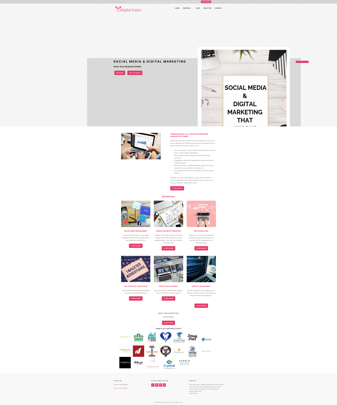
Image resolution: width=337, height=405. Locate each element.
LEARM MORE (177, 188)
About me (207, 8)
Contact (218, 8)
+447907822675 (123, 388)
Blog (198, 8)
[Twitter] (156, 385)
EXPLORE (119, 73)
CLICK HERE (168, 323)
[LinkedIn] (164, 385)
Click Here (206, 2)
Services (186, 8)
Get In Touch (134, 73)
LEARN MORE (136, 246)
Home (177, 8)
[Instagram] (160, 385)
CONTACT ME (193, 393)
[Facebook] (152, 385)
